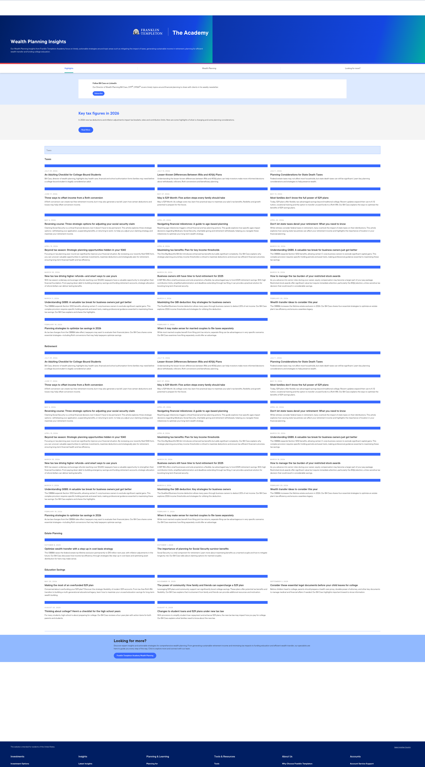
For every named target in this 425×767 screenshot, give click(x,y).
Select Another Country (402, 747)
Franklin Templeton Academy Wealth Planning (135, 655)
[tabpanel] (213, 249)
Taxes (48, 150)
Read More (85, 130)
